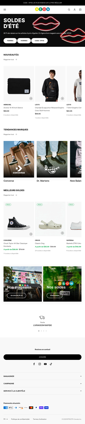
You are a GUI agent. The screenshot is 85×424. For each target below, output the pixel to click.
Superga (70, 240)
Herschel (7, 104)
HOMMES (24, 40)
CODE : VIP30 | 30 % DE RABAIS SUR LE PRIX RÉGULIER (42, 3)
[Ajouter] (31, 98)
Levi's (37, 104)
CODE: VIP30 (39, 40)
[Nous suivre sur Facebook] (34, 364)
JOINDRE (42, 357)
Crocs (37, 240)
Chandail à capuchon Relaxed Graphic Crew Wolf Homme (49, 109)
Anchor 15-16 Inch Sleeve (13, 107)
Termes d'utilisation (39, 419)
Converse (8, 240)
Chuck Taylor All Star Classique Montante (15, 245)
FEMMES (10, 40)
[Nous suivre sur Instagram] (39, 364)
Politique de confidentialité (20, 419)
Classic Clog (39, 243)
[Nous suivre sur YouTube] (45, 364)
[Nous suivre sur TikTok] (50, 364)
